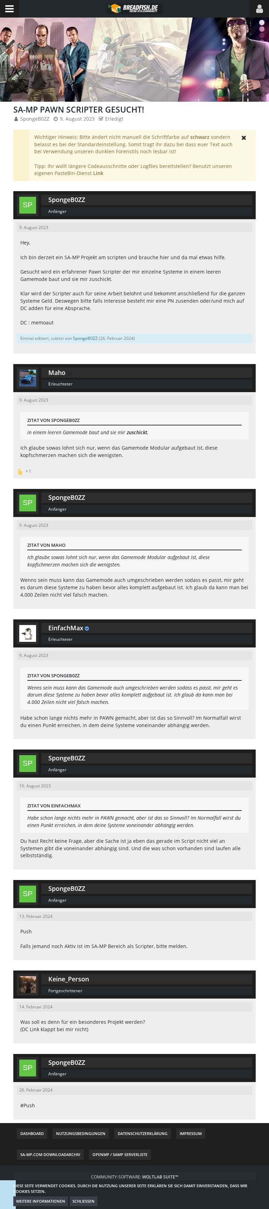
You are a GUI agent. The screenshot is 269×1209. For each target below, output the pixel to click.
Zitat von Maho (46, 545)
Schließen (84, 1201)
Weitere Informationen (40, 1201)
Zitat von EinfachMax (54, 805)
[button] (9, 9)
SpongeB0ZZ (34, 118)
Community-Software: (134, 1177)
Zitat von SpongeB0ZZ (53, 420)
